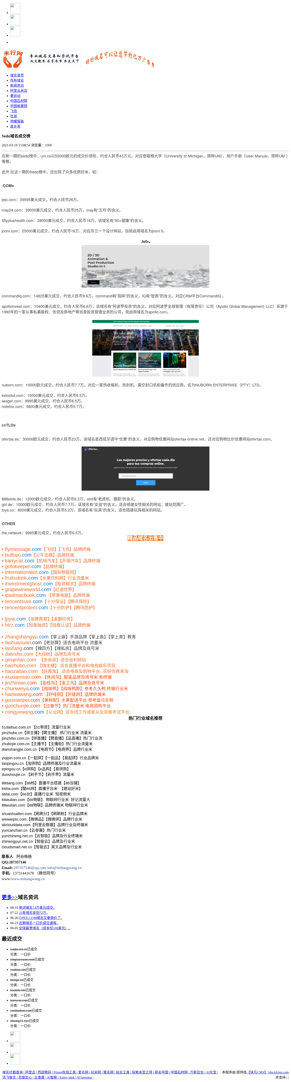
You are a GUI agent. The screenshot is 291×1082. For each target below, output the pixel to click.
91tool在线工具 (65, 1072)
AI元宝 (211, 1072)
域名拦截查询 (13, 1072)
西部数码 (44, 1072)
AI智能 (52, 1077)
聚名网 (108, 1072)
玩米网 (96, 1072)
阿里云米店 (18, 90)
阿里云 (30, 1072)
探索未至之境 (142, 1072)
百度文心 (25, 1077)
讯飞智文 (9, 1077)
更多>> (10, 897)
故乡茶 (15, 126)
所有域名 (17, 80)
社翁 (13, 116)
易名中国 (161, 1072)
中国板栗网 (18, 106)
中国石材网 (18, 101)
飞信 (13, 111)
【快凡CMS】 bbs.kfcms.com (268, 1072)
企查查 (39, 1077)
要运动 (15, 96)
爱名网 (83, 1072)
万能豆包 (197, 1072)
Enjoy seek (67, 1077)
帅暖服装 (17, 121)
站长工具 (122, 1072)
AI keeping (84, 1077)
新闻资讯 (17, 85)
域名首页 (17, 75)
